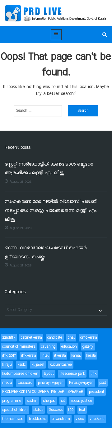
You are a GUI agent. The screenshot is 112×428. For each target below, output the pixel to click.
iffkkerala (28, 355)
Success (56, 409)
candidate (54, 337)
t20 (70, 409)
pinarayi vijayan (50, 382)
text (82, 409)
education (69, 346)
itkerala (60, 355)
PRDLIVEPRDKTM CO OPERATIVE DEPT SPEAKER (42, 391)
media (7, 382)
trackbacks (37, 418)
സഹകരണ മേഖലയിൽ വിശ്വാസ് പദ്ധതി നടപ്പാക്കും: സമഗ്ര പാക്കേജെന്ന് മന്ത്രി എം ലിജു (51, 211)
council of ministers (18, 346)
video (80, 418)
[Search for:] (38, 110)
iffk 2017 (9, 355)
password (24, 382)
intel (45, 355)
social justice (81, 400)
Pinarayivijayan (81, 382)
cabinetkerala (31, 337)
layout (49, 373)
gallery (87, 346)
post (102, 382)
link (93, 373)
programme (11, 400)
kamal (76, 355)
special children (15, 409)
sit (63, 400)
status (38, 409)
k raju (7, 364)
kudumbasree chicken (20, 373)
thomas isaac (12, 418)
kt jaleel (37, 364)
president (96, 391)
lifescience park (72, 373)
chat (71, 337)
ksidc (21, 364)
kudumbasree (61, 364)
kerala (91, 355)
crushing (48, 346)
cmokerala (88, 337)
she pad (49, 400)
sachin (32, 400)
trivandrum (61, 418)
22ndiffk (8, 337)
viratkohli (97, 418)
